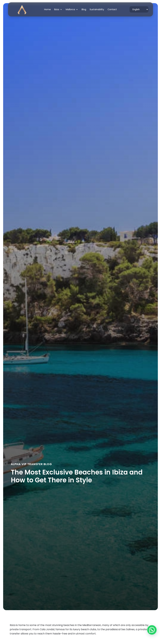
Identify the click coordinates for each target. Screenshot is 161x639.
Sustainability (97, 9)
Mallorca (70, 9)
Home (47, 9)
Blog (84, 9)
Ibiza (56, 9)
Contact (112, 9)
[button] (152, 630)
